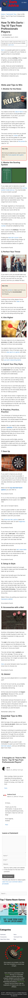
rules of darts (19, 111)
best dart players (6, 746)
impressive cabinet (6, 599)
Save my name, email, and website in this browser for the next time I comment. (14, 869)
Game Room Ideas (5, 939)
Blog (15, 939)
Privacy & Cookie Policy (6, 994)
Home (3, 14)
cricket (16, 135)
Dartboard (3, 934)
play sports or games (13, 352)
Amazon (7, 974)
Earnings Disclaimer (17, 994)
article (10, 290)
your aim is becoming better (12, 360)
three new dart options (11, 519)
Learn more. (11, 44)
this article (21, 141)
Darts (3, 50)
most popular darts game (15, 155)
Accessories (3, 937)
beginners (22, 521)
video (18, 301)
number (3, 226)
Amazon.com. (21, 981)
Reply (5, 788)
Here (2, 664)
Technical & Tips (11, 14)
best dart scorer (13, 237)
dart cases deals (21, 549)
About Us (15, 995)
